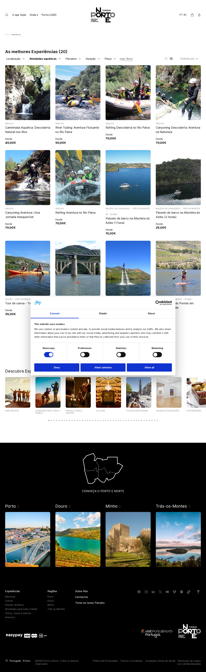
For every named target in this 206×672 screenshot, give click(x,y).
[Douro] (77, 539)
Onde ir (34, 14)
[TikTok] (189, 592)
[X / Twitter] (160, 592)
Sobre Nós (81, 591)
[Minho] (128, 539)
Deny (57, 367)
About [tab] (151, 313)
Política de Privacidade (105, 660)
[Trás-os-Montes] (178, 539)
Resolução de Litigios (189, 660)
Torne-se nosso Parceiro (90, 602)
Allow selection (103, 367)
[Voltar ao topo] (198, 591)
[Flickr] (181, 592)
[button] (49, 420)
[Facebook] (139, 592)
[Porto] (27, 539)
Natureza (10, 596)
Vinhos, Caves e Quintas (18, 613)
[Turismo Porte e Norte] (189, 631)
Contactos (81, 597)
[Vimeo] (174, 592)
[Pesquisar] (6, 14)
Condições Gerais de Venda (160, 660)
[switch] (84, 354)
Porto (50, 596)
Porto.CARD (49, 14)
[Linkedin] (153, 592)
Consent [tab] (55, 313)
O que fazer (19, 14)
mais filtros (126, 58)
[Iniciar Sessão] (199, 14)
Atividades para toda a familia (21, 609)
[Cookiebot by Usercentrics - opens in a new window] (158, 302)
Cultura (9, 600)
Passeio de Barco (14, 604)
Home (7, 34)
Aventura (10, 617)
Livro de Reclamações (189, 663)
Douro (50, 600)
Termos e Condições (131, 660)
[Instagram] (146, 592)
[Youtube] (167, 592)
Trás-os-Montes (56, 609)
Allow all (149, 367)
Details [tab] (103, 313)
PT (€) (183, 14)
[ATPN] (103, 15)
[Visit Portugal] (157, 633)
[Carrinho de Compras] (192, 14)
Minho (50, 604)
